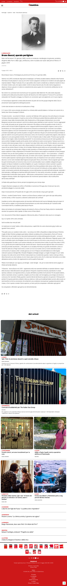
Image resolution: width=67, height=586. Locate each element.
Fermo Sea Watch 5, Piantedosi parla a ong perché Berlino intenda (49, 496)
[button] (58, 71)
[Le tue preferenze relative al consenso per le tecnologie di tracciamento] (64, 583)
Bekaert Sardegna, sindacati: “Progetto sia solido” (18, 532)
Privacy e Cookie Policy (33, 583)
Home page (4, 12)
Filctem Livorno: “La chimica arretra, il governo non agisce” (21, 516)
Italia (14, 12)
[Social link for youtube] (63, 1)
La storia (33, 581)
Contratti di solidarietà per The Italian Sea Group (18, 407)
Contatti (3, 1)
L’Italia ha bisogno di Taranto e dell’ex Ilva (15, 540)
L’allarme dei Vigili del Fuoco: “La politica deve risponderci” (20, 509)
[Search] (21, 1)
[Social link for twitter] (57, 1)
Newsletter (16, 1)
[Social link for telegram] (65, 1)
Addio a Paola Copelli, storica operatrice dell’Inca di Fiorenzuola (48, 453)
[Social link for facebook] (59, 1)
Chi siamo (33, 574)
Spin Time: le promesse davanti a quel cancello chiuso (20, 359)
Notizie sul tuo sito (33, 579)
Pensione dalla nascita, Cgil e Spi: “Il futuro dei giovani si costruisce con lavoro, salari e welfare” (17, 497)
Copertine (10, 12)
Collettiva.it (33, 561)
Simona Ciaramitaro (5, 361)
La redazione (9, 1)
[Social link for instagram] (61, 1)
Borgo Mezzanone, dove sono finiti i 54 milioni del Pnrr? (20, 524)
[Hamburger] (2, 5)
